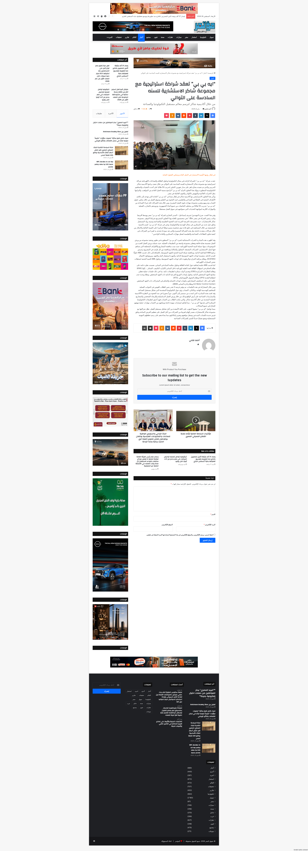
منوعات (211, 831)
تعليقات (99, 113)
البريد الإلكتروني (209, 524)
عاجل (212, 813)
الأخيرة (110, 113)
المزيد (110, 37)
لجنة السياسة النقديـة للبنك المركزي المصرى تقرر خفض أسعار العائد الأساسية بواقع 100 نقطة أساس (103, 151)
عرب (212, 816)
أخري (212, 772)
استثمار (194, 37)
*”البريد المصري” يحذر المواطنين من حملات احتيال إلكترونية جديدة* (110, 124)
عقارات (170, 37)
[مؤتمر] (204, 27)
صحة (162, 37)
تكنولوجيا (203, 37)
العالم (134, 37)
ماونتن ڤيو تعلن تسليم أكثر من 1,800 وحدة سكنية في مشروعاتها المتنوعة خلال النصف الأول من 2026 (120, 94)
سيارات (179, 37)
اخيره (212, 775)
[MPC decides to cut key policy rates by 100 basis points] (121, 164)
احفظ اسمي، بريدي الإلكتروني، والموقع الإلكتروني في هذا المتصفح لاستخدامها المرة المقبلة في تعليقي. (179, 535)
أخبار (141, 37)
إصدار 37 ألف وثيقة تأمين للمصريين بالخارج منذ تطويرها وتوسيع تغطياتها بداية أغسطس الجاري (203, 459)
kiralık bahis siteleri (301, 850)
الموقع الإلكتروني (167, 524)
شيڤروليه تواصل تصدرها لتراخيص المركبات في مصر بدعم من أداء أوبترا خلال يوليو (175, 459)
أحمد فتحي (208, 109)
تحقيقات (119, 37)
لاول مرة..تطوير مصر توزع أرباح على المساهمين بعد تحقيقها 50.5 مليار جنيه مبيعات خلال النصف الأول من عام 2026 (146, 16)
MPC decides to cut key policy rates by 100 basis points (104, 164)
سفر (186, 37)
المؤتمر (177, 841)
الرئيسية (211, 73)
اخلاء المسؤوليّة (166, 841)
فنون (155, 37)
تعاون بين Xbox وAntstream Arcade (115, 131)
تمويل (212, 37)
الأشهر (122, 113)
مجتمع (148, 37)
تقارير (127, 37)
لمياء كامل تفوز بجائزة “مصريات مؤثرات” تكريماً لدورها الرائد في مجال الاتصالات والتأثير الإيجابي (111, 139)
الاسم (212, 514)
